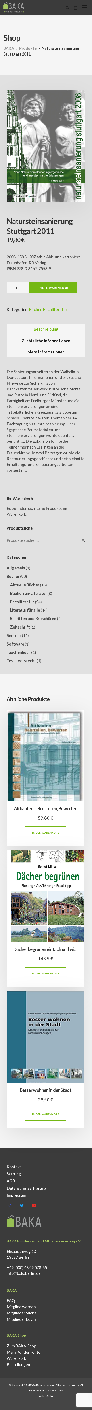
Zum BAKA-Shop (21, 1345)
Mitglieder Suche (22, 1312)
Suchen (83, 540)
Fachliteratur (55, 309)
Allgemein (16, 567)
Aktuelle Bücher (24, 584)
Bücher (35, 309)
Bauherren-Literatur (28, 593)
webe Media (46, 1396)
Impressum (16, 1195)
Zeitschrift (20, 627)
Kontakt (14, 1166)
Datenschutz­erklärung (26, 1188)
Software (15, 644)
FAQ (11, 1300)
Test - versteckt (21, 660)
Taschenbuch (19, 652)
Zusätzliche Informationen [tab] (46, 340)
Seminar (14, 635)
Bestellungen (18, 1364)
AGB (11, 1180)
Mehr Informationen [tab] (46, 351)
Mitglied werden (21, 1306)
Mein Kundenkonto (23, 1352)
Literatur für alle (25, 610)
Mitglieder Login (21, 1319)
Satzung (14, 1173)
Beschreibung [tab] (46, 329)
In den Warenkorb (53, 287)
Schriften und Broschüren (33, 618)
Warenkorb (16, 1358)
